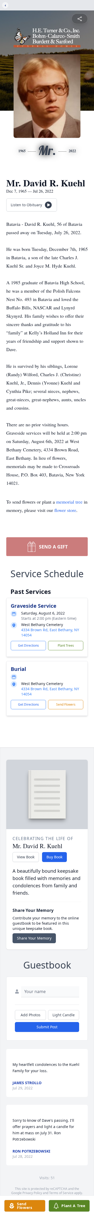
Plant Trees (66, 645)
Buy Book (54, 856)
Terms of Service (61, 1193)
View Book (25, 856)
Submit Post (47, 1026)
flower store (65, 510)
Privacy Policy (32, 1193)
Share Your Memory (34, 938)
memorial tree (69, 502)
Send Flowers (65, 704)
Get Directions (28, 645)
